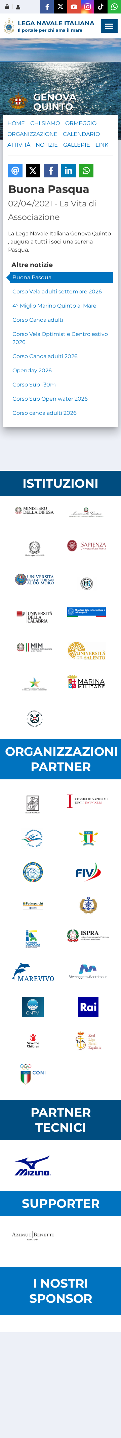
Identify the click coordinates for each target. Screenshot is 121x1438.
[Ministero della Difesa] (34, 516)
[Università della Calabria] (34, 617)
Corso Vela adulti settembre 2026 (57, 291)
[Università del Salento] (86, 651)
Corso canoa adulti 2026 (44, 413)
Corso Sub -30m (34, 384)
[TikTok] (101, 6)
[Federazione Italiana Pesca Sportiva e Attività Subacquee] (32, 872)
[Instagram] (87, 6)
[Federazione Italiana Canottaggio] (88, 838)
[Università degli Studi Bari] (34, 583)
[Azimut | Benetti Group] (32, 1241)
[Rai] (88, 1007)
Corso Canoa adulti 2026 (45, 356)
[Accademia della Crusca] (32, 804)
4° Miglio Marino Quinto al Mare (54, 306)
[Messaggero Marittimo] (88, 973)
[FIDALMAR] (88, 905)
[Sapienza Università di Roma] (86, 550)
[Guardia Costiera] (34, 718)
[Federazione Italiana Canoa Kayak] (32, 838)
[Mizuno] (32, 1165)
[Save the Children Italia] (32, 1040)
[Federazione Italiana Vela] (88, 872)
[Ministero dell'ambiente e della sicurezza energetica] (34, 684)
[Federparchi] (32, 905)
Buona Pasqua (31, 277)
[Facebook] (47, 6)
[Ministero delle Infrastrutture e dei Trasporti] (86, 617)
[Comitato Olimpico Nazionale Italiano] (32, 1074)
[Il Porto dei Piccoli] (32, 939)
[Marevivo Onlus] (32, 973)
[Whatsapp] (114, 6)
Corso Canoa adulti (37, 320)
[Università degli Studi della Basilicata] (86, 583)
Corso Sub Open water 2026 (50, 399)
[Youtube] (74, 6)
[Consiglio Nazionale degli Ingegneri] (88, 804)
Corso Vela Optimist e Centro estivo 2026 (60, 338)
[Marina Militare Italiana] (86, 684)
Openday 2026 (32, 370)
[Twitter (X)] (60, 6)
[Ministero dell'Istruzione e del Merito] (34, 651)
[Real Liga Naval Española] (88, 1040)
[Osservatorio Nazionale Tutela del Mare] (32, 1007)
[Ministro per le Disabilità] (34, 550)
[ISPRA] (88, 939)
